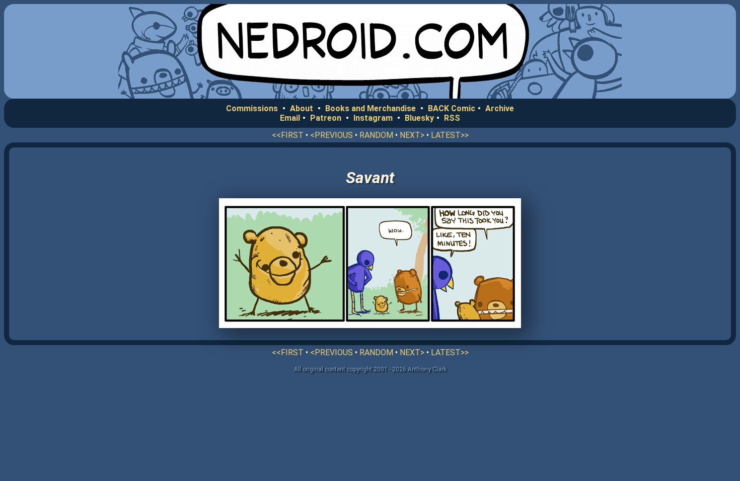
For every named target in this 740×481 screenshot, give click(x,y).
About (301, 108)
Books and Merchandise (370, 108)
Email (290, 118)
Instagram (373, 118)
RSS (452, 118)
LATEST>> (450, 135)
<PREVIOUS (331, 135)
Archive (499, 108)
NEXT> (412, 135)
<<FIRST (288, 135)
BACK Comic (451, 108)
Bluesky (419, 118)
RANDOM (376, 135)
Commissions (252, 108)
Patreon (325, 118)
